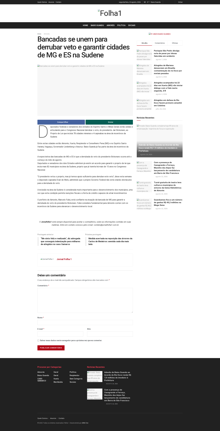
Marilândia (58, 382)
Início (39, 34)
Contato (58, 2)
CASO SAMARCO (41, 380)
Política (121, 25)
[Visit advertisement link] (160, 34)
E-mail (40, 329)
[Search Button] (182, 25)
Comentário (43, 285)
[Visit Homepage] (110, 13)
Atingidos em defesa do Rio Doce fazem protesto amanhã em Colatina (168, 103)
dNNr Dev (85, 423)
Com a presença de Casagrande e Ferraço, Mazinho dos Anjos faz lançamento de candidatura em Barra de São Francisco (167, 167)
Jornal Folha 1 (64, 259)
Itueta (56, 379)
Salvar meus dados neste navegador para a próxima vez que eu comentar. (71, 340)
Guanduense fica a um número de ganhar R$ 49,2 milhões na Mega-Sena (168, 202)
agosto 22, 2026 (161, 177)
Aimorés (110, 25)
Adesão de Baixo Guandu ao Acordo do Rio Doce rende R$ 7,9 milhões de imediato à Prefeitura (159, 148)
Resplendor (74, 375)
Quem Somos (42, 2)
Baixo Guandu (97, 25)
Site (89, 329)
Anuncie (51, 2)
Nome (40, 317)
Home (85, 25)
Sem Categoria (76, 379)
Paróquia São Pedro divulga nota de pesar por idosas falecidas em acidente (166, 53)
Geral (56, 372)
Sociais (131, 25)
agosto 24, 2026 (146, 154)
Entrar (180, 2)
